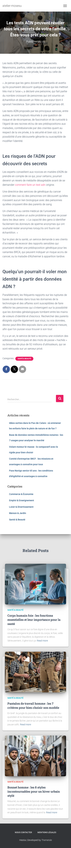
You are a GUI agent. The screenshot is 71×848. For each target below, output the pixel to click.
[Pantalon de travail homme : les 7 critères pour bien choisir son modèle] (35, 672)
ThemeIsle (46, 840)
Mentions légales (46, 832)
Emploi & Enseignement (21, 500)
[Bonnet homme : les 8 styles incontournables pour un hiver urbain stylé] (35, 755)
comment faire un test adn (30, 184)
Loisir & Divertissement (21, 507)
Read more (42, 640)
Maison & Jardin (17, 513)
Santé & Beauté (24, 359)
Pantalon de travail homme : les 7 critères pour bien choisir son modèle (33, 705)
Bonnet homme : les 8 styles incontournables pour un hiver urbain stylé (33, 791)
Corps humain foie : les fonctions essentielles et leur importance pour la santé (33, 620)
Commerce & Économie (21, 494)
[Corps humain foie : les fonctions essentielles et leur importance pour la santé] (35, 584)
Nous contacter (23, 832)
